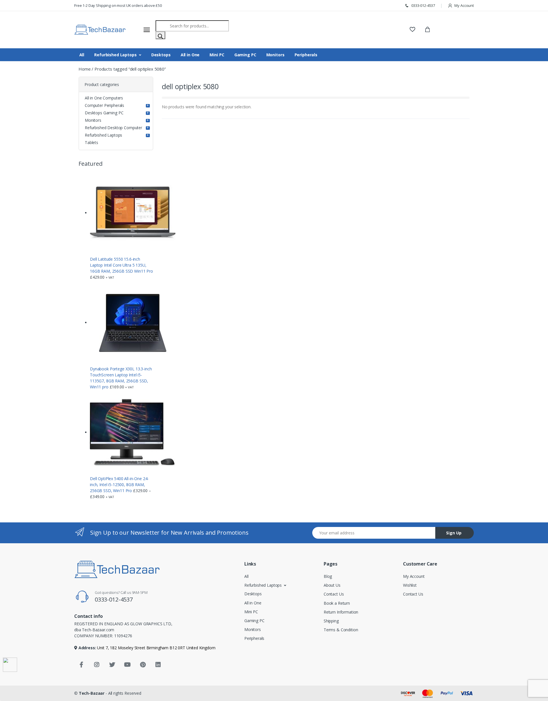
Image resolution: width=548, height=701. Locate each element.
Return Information (341, 612)
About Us (332, 585)
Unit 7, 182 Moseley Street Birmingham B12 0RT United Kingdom (155, 647)
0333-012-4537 (422, 5)
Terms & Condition (341, 629)
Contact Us (334, 594)
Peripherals (306, 54)
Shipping (331, 621)
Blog (328, 576)
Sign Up (454, 533)
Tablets (91, 142)
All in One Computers (104, 98)
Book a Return (337, 603)
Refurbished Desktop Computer (113, 127)
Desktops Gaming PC (104, 112)
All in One (190, 54)
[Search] (160, 35)
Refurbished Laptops (115, 54)
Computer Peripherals (104, 105)
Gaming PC (245, 54)
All (81, 54)
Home (84, 69)
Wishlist (410, 585)
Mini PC (216, 54)
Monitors (275, 54)
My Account (464, 5)
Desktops (161, 54)
